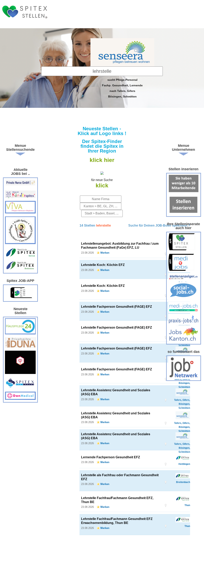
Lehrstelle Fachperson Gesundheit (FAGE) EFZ (116, 306)
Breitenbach (183, 482)
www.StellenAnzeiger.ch (24, 15)
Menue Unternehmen (183, 148)
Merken (104, 252)
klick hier (102, 160)
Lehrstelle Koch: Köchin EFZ (103, 265)
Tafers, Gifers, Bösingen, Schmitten (182, 400)
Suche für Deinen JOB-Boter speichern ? (159, 225)
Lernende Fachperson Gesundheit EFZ (110, 457)
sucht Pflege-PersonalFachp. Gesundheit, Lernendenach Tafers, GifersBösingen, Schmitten (122, 88)
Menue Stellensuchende (20, 148)
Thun (187, 505)
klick (102, 185)
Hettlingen (184, 464)
